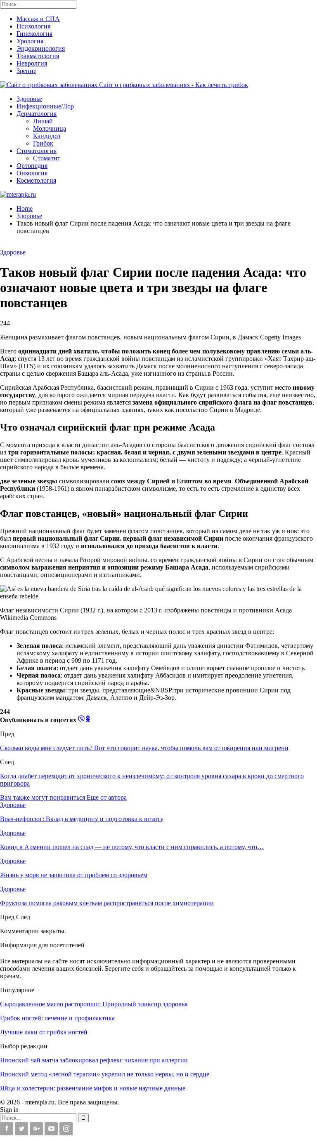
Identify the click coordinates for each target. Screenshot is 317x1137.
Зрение (26, 70)
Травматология (38, 55)
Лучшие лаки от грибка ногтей (44, 1032)
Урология (30, 41)
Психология (33, 26)
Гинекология (34, 33)
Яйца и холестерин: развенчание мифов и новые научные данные (92, 1088)
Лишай (43, 121)
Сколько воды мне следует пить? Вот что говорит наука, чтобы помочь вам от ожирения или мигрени (144, 747)
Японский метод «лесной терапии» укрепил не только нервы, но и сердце (104, 1074)
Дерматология (37, 113)
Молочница (49, 128)
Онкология (32, 173)
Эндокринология (41, 48)
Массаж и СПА (38, 18)
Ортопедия (32, 165)
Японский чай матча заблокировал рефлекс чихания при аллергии (94, 1060)
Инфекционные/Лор (45, 106)
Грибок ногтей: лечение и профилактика (57, 1018)
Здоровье (29, 98)
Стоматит (46, 158)
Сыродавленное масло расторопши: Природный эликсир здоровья (93, 1004)
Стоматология (37, 150)
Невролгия (32, 63)
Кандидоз (46, 135)
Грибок (43, 143)
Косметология (36, 180)
